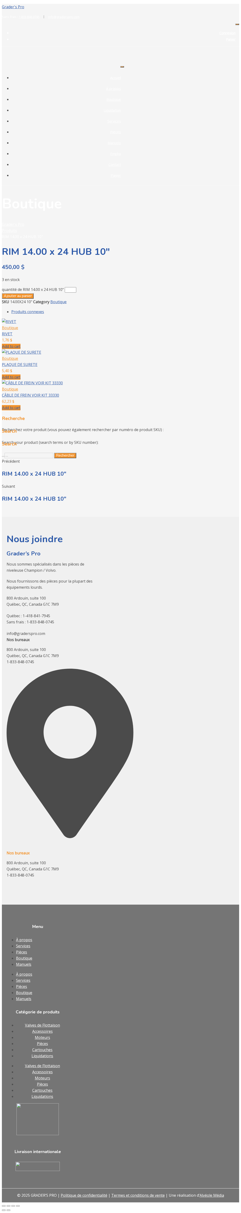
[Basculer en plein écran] (8, 1206)
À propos (113, 88)
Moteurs (42, 1037)
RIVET (7, 333)
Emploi (115, 153)
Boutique (113, 99)
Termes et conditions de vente (138, 1195)
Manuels (114, 142)
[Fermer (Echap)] (18, 1206)
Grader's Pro (13, 6)
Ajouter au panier (18, 295)
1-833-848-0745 (32, 17)
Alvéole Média (212, 1195)
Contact (114, 164)
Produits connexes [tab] (27, 311)
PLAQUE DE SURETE (19, 364)
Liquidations (42, 1055)
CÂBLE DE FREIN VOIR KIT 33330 (30, 395)
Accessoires (42, 1031)
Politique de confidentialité (84, 1195)
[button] (11, 346)
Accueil (115, 77)
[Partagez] (13, 1206)
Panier (231, 39)
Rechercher (65, 455)
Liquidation (112, 110)
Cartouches (42, 1049)
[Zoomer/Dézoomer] (4, 1206)
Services (114, 121)
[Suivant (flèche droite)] (8, 1210)
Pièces (115, 132)
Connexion (227, 33)
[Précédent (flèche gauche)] (4, 1210)
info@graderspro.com (64, 17)
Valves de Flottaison (42, 1025)
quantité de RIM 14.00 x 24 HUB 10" (33, 289)
